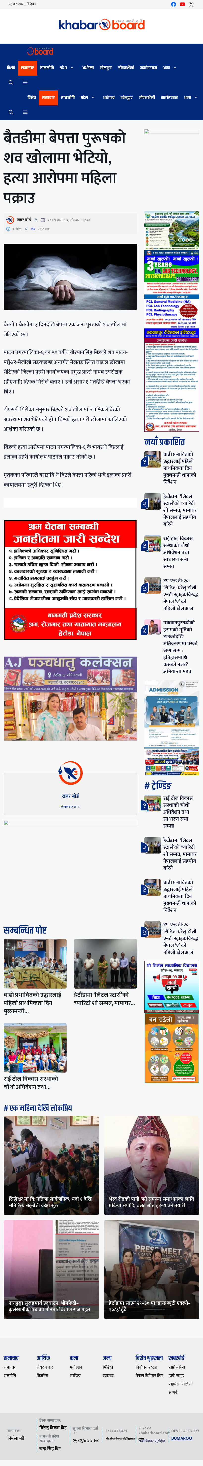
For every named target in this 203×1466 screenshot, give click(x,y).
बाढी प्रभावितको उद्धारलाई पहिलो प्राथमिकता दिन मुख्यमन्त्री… (32, 1003)
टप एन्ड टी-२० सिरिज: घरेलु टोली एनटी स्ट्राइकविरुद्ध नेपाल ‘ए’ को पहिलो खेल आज (180, 595)
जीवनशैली (126, 68)
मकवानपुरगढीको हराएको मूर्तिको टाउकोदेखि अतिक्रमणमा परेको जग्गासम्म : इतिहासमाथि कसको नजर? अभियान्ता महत (180, 647)
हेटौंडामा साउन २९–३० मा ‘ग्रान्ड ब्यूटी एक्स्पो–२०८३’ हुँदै (150, 1306)
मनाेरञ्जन (148, 68)
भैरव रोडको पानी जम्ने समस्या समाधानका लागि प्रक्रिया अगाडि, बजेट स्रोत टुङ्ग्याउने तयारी (151, 1202)
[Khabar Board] (28, 52)
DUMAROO (181, 1438)
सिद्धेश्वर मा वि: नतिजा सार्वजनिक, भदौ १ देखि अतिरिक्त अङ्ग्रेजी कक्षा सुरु (50, 1202)
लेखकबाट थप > (70, 807)
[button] (11, 83)
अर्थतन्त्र (88, 68)
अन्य (166, 68)
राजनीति (47, 68)
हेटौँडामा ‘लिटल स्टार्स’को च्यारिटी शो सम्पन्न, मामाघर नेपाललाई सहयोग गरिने (180, 510)
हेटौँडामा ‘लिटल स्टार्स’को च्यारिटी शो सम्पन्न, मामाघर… (104, 999)
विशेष (11, 68)
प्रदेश (63, 68)
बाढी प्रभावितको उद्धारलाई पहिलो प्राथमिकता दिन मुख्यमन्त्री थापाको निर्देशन (179, 468)
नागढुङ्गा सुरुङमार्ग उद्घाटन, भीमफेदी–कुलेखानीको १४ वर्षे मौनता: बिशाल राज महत (49, 1306)
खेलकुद (106, 68)
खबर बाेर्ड (24, 220)
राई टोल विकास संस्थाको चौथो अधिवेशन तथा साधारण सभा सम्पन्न (178, 552)
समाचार (27, 68)
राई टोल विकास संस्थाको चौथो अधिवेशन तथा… (31, 1083)
